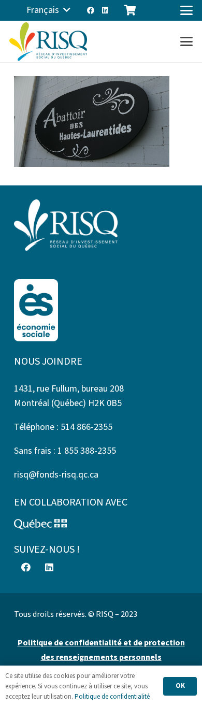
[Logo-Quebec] (101, 524)
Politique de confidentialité (112, 696)
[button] (48, 10)
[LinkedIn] (105, 10)
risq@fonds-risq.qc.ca (56, 474)
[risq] (48, 41)
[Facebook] (90, 10)
